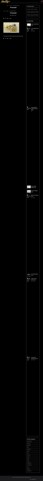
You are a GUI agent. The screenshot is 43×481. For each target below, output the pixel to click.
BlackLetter (29, 443)
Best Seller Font (29, 441)
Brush (28, 447)
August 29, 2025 (13, 15)
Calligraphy (29, 449)
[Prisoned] (10, 18)
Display (28, 451)
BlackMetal (28, 445)
